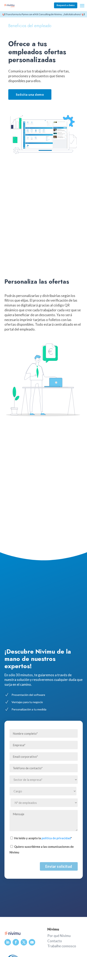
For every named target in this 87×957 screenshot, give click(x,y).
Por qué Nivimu (59, 936)
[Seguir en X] (24, 942)
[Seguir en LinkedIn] (7, 942)
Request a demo (66, 5)
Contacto (54, 941)
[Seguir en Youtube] (32, 942)
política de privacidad (56, 838)
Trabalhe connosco (61, 946)
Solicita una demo (30, 94)
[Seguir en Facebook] (16, 942)
